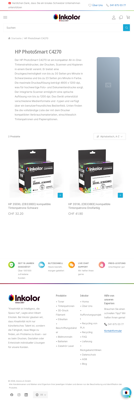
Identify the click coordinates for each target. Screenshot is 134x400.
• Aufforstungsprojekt (90, 314)
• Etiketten (61, 319)
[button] (5, 17)
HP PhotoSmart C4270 (36, 38)
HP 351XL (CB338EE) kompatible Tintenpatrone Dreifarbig (89, 205)
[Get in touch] (121, 17)
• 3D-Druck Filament (62, 312)
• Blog (83, 363)
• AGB (83, 359)
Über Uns (97, 5)
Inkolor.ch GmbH (23, 381)
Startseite (16, 38)
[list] (67, 271)
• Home (84, 301)
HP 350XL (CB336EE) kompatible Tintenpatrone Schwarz (29, 205)
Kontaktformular (113, 330)
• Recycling (86, 332)
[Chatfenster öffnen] (126, 392)
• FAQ (83, 336)
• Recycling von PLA (88, 325)
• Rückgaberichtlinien (90, 348)
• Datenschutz (88, 354)
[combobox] (67, 27)
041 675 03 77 (118, 5)
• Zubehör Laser (65, 346)
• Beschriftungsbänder (66, 328)
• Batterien (61, 341)
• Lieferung (86, 341)
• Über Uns (86, 306)
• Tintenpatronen (65, 306)
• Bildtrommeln (64, 336)
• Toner (60, 301)
